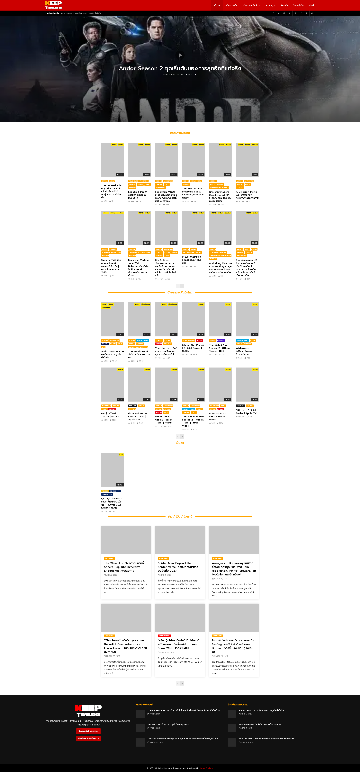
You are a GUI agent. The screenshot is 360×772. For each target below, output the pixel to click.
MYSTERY (240, 252)
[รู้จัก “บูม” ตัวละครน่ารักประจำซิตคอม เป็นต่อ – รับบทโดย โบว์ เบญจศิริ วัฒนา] (112, 470)
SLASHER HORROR (216, 184)
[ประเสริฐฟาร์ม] (306, 13)
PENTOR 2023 (107, 494)
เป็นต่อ (312, 5)
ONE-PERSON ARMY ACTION (139, 252)
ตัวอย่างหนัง (231, 5)
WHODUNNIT (242, 256)
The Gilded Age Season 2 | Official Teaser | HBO (219, 348)
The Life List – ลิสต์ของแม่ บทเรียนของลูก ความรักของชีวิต (166, 351)
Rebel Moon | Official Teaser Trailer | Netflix (163, 419)
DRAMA (104, 181)
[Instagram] (284, 13)
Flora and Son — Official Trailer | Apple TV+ (137, 416)
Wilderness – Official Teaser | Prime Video (245, 351)
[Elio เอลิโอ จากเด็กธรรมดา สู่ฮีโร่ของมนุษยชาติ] (139, 160)
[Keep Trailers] (53, 5)
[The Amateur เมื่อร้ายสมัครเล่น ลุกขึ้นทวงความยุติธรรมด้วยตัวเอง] (193, 160)
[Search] (312, 13)
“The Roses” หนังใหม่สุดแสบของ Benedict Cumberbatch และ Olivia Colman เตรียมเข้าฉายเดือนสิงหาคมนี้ (125, 646)
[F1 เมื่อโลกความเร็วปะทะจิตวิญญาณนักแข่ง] (193, 228)
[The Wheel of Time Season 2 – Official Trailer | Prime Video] (193, 385)
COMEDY (132, 184)
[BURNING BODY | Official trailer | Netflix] (220, 385)
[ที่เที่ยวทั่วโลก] (295, 13)
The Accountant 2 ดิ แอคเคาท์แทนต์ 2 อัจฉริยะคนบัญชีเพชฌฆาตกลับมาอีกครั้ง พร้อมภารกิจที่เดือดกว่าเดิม (246, 267)
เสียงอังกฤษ (106, 307)
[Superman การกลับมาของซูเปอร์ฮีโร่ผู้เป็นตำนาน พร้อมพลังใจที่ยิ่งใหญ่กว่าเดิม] (166, 160)
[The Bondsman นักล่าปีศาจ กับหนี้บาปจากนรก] (139, 319)
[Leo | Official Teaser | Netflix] (112, 385)
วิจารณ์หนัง (298, 5)
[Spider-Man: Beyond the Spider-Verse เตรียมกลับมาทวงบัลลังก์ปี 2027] (180, 540)
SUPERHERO (160, 187)
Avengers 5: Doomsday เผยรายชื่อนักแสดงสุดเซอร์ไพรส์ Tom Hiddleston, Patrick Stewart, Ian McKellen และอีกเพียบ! (234, 569)
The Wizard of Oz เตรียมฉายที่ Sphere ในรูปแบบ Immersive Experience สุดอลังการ (124, 567)
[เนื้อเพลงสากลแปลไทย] (301, 13)
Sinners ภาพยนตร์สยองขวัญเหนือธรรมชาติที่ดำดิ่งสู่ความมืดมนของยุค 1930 (111, 266)
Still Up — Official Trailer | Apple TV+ (246, 412)
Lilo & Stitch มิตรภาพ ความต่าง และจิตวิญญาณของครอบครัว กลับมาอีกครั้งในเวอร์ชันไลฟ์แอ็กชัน (165, 267)
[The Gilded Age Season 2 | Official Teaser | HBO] (220, 319)
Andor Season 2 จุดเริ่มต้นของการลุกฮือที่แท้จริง (81, 13)
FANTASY (132, 187)
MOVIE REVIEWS (164, 636)
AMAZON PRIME (142, 341)
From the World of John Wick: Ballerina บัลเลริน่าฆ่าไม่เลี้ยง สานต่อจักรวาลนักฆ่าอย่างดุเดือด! (139, 267)
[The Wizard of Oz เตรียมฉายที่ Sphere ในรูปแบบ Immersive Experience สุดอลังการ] (126, 540)
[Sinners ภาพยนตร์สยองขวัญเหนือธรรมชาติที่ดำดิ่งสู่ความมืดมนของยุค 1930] (112, 228)
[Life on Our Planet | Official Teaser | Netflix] (193, 319)
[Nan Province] (289, 13)
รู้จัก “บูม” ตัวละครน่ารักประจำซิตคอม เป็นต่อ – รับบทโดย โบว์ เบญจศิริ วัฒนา (111, 503)
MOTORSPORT (188, 252)
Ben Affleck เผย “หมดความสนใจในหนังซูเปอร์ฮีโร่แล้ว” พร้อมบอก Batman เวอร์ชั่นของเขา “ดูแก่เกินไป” (233, 646)
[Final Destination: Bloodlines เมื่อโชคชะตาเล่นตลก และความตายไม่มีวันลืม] (220, 160)
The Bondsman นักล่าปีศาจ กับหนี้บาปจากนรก (139, 354)
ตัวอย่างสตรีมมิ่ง (250, 5)
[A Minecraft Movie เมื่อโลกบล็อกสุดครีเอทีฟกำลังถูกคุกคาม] (247, 160)
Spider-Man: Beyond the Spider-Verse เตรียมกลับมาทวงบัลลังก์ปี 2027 (178, 567)
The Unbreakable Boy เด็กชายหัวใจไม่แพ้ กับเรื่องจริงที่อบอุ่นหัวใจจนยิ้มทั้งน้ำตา (111, 191)
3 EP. (121, 455)
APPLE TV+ (133, 406)
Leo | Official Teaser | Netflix (110, 415)
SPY (199, 181)
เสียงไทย (255, 145)
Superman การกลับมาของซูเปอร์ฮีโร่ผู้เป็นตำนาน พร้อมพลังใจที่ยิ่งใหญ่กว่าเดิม (166, 196)
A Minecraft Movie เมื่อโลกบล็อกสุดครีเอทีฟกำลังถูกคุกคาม (247, 195)
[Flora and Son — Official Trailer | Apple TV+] (139, 385)
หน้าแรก (216, 5)
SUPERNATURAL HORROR (219, 187)
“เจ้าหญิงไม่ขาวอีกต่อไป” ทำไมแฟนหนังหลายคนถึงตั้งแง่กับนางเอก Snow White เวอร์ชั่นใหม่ (179, 644)
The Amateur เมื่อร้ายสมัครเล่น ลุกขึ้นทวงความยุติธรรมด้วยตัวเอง (193, 193)
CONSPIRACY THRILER (218, 252)
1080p (114, 145)
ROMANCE (167, 344)
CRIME (247, 249)
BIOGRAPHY (214, 406)
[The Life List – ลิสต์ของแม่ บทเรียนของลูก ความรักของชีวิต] (166, 319)
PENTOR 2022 (115, 491)
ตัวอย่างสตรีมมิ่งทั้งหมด (88, 738)
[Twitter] (278, 13)
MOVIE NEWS (109, 558)
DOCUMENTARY (189, 341)
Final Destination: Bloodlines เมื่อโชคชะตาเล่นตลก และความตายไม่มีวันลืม (220, 196)
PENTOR (105, 491)
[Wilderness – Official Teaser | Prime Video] (247, 319)
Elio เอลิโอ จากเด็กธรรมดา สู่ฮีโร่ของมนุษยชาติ (137, 195)
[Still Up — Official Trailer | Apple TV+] (247, 385)
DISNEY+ (105, 344)
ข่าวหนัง (284, 5)
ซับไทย (120, 145)
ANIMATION (144, 181)
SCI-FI (167, 184)
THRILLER (186, 184)
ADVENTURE (133, 181)
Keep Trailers (206, 768)
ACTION (159, 181)
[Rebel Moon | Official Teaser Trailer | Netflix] (166, 385)
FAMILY (112, 181)
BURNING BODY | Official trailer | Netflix (218, 416)
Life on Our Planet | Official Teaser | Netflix (193, 348)
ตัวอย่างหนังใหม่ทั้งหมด (87, 731)
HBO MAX (220, 341)
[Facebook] (273, 13)
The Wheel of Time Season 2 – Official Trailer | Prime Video (193, 421)
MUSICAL (132, 409)
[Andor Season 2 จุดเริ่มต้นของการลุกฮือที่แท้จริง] (112, 319)
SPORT (198, 252)
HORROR (213, 181)
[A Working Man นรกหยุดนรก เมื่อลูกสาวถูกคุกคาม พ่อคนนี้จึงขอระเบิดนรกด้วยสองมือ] (220, 228)
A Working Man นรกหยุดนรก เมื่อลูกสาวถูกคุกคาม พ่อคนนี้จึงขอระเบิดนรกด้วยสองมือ (220, 268)
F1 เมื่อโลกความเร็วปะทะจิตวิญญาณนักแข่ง (192, 260)
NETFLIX (159, 344)
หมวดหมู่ (269, 5)
